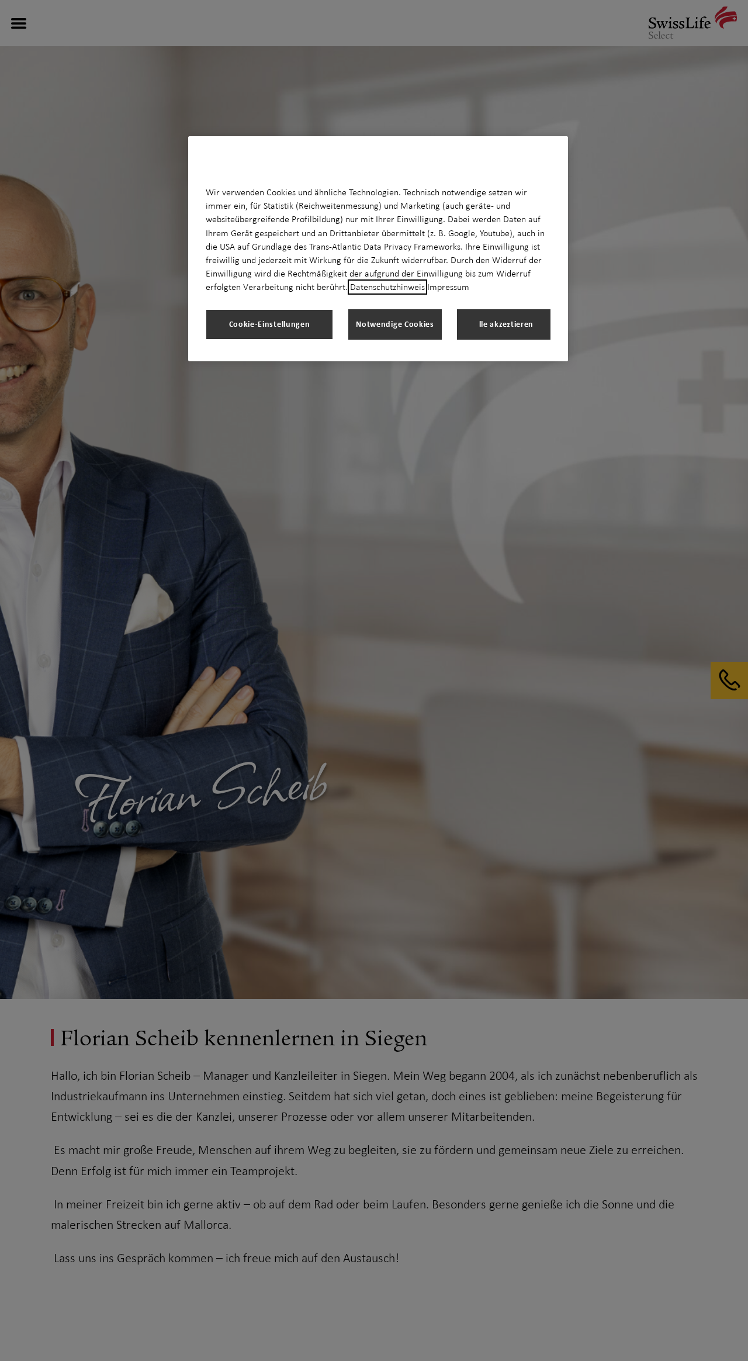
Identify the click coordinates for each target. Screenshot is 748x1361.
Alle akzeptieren (504, 323)
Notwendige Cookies (395, 323)
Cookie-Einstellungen (269, 323)
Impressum (448, 287)
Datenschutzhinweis (387, 287)
